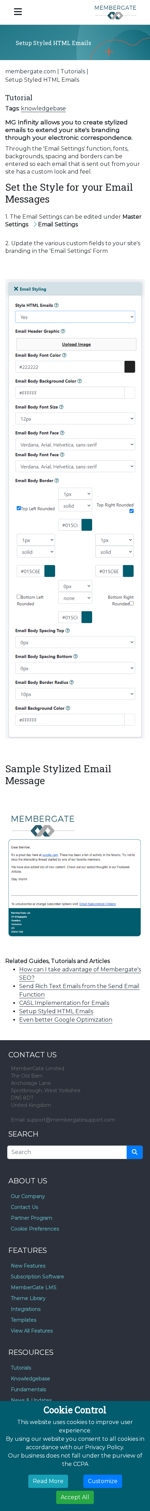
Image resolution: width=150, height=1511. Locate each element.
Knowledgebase (30, 1378)
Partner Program (31, 1218)
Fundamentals (28, 1389)
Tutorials (72, 71)
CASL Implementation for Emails (64, 1003)
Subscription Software (37, 1276)
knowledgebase (43, 108)
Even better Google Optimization (65, 1019)
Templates (23, 1320)
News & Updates (31, 1400)
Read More (48, 1481)
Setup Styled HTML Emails (56, 1011)
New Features (28, 1266)
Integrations (25, 1309)
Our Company (28, 1196)
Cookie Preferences (35, 1229)
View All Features (32, 1331)
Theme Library (28, 1298)
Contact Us (24, 1207)
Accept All (75, 1497)
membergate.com (30, 71)
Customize (103, 1481)
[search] (135, 1152)
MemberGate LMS (34, 1287)
